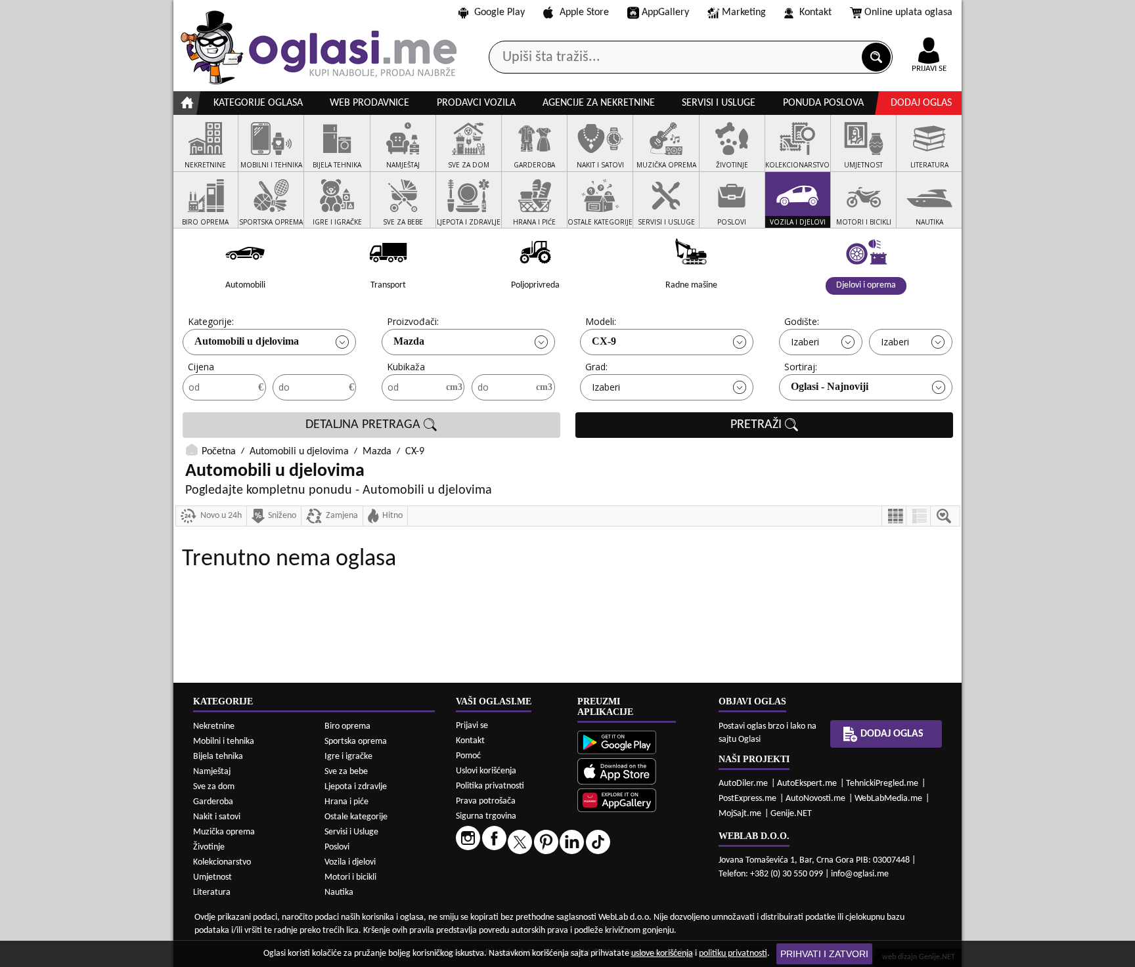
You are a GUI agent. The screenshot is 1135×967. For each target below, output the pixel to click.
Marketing (744, 12)
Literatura (212, 892)
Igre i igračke (348, 757)
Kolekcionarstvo (222, 862)
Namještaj (212, 772)
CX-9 (604, 341)
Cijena (201, 366)
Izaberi (805, 341)
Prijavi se (472, 726)
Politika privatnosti (490, 786)
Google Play (499, 12)
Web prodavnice (369, 103)
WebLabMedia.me (888, 799)
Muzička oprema (224, 832)
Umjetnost (212, 877)
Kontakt (815, 12)
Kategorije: (211, 321)
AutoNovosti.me (815, 799)
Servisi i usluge (718, 103)
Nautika (338, 892)
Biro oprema (347, 726)
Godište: (801, 321)
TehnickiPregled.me (882, 783)
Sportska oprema (355, 741)
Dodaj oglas (921, 103)
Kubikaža (406, 366)
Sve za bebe (346, 772)
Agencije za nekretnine (599, 103)
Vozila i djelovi (350, 862)
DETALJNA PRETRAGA (364, 424)
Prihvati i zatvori (824, 954)
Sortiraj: (800, 366)
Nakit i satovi (216, 817)
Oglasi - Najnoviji (829, 386)
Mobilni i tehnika (223, 741)
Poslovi (336, 847)
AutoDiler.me (743, 783)
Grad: (596, 366)
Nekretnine (213, 726)
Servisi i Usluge (351, 832)
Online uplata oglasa (908, 12)
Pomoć (468, 756)
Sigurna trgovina (486, 816)
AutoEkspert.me (807, 783)
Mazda (408, 341)
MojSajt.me (740, 814)
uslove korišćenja (662, 953)
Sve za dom (213, 787)
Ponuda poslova (823, 103)
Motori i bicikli (350, 877)
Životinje (209, 847)
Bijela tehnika (218, 757)
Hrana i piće (346, 802)
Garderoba (213, 802)
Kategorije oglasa (258, 103)
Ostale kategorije (356, 817)
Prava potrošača (486, 801)
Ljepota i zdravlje (355, 787)
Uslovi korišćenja (486, 771)
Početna (219, 451)
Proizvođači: (413, 321)
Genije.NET (791, 814)
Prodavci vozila (476, 103)
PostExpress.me (747, 799)
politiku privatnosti (733, 953)
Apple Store (584, 12)
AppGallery (665, 12)
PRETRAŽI (757, 424)
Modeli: (600, 321)
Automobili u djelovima (246, 341)
